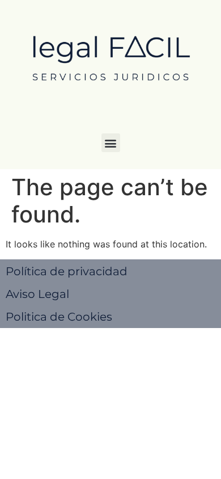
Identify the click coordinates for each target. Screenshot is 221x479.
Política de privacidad (67, 271)
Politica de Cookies (59, 316)
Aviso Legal (37, 294)
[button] (110, 142)
